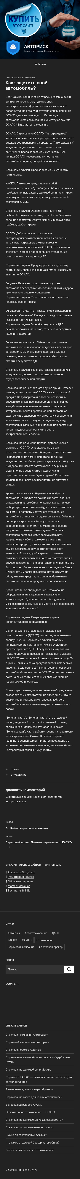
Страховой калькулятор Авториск (27, 1042)
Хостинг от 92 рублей (21, 872)
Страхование (18, 774)
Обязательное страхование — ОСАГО (30, 1112)
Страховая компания (21, 947)
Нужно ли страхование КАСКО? (26, 1135)
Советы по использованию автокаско (29, 1127)
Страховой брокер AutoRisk (23, 1049)
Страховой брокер (51, 947)
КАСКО (12, 940)
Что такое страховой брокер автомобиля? (32, 1142)
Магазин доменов (19, 886)
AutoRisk (30, 77)
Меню (42, 64)
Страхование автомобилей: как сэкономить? (34, 1119)
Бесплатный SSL (19, 890)
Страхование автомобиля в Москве (28, 1069)
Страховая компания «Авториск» (27, 1034)
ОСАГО (27, 940)
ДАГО (55, 933)
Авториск (36, 46)
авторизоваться (16, 801)
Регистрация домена (21, 876)
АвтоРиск (14, 933)
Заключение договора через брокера (29, 1089)
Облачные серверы (20, 881)
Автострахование (36, 933)
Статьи (15, 769)
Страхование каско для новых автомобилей (34, 1097)
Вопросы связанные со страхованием (30, 1150)
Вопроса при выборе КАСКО (24, 1104)
